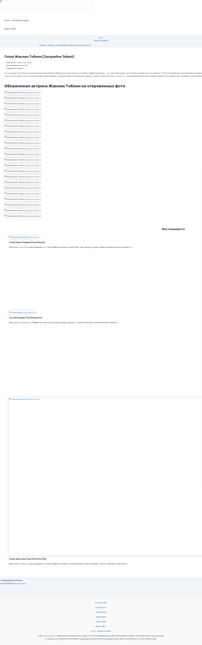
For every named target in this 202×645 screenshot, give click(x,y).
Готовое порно (101, 603)
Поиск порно (101, 622)
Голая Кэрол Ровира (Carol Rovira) (27, 242)
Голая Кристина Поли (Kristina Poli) (27, 559)
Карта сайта (10, 29)
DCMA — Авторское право (16, 20)
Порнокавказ (101, 617)
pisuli (101, 37)
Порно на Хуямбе (101, 40)
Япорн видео (101, 612)
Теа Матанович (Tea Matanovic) (25, 317)
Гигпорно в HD (101, 607)
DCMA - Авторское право (101, 631)
